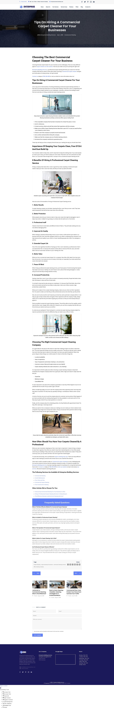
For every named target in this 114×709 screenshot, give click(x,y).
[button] (57, 507)
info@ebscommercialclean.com (28, 667)
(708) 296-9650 (24, 1)
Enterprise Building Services (39, 69)
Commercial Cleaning (70, 35)
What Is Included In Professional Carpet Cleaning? (44, 517)
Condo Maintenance (40, 478)
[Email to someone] (79, 564)
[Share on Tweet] (70, 564)
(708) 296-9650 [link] (42, 658)
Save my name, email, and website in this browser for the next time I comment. (49, 631)
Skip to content (3, 685)
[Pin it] (77, 564)
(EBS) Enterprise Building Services (46, 35)
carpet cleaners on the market (45, 66)
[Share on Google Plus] (72, 564)
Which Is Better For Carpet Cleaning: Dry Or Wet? (44, 538)
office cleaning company (39, 566)
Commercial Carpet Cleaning (42, 482)
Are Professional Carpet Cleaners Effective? (43, 547)
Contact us (35, 76)
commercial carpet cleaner (69, 71)
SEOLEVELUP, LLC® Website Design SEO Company (60, 683)
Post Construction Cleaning (42, 484)
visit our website (62, 467)
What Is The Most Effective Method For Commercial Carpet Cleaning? (49, 507)
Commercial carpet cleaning (59, 461)
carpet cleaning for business (47, 564)
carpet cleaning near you (61, 456)
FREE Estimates (42, 659)
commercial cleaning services (60, 564)
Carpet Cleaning (37, 564)
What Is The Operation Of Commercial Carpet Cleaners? (46, 528)
